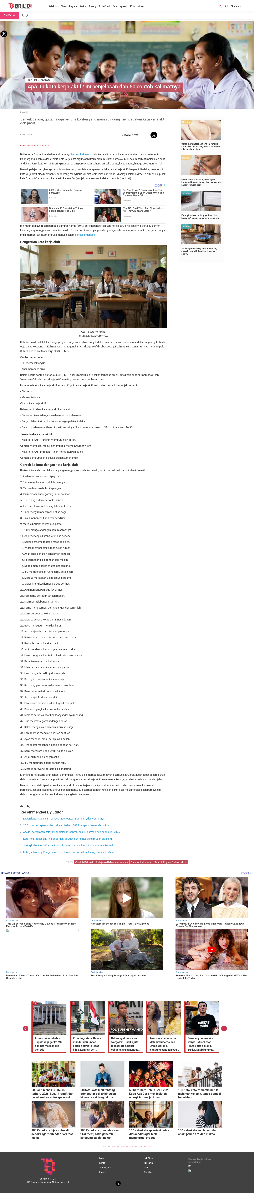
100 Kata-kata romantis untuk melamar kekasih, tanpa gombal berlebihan (199, 1093)
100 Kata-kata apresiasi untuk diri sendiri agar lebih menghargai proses (149, 1134)
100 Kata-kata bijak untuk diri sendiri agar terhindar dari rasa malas (52, 1134)
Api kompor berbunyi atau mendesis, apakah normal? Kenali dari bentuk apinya (199, 251)
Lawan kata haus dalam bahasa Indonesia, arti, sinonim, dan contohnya (64, 818)
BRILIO (32, 80)
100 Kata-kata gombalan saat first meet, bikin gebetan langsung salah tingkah (100, 1134)
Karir (146, 1167)
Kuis (132, 6)
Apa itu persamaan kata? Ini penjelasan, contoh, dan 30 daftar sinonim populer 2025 (71, 831)
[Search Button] (220, 7)
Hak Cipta (148, 1158)
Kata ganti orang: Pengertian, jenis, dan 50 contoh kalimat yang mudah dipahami (69, 852)
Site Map (148, 1172)
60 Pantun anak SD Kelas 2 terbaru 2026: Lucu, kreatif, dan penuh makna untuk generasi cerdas (52, 1094)
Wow (64, 6)
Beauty (92, 6)
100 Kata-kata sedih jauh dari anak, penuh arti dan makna (197, 1132)
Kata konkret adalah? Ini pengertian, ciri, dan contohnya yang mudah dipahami (67, 838)
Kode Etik (148, 1163)
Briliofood (104, 6)
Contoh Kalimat (84, 862)
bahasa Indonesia (81, 154)
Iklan (101, 1158)
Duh (115, 6)
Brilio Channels (232, 6)
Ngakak (124, 6)
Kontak (102, 1163)
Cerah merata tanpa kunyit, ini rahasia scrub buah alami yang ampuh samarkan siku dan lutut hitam (200, 146)
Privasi (102, 1172)
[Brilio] (20, 6)
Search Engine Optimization (170, 862)
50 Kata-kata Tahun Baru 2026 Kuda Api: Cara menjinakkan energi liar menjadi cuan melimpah (149, 1094)
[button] (23, 15)
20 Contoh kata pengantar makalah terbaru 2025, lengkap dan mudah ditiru (66, 825)
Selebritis (54, 6)
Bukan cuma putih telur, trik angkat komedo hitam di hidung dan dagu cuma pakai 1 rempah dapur (201, 182)
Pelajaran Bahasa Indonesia (112, 862)
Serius (83, 6)
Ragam (73, 6)
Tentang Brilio (105, 1167)
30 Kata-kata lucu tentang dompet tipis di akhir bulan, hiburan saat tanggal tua (98, 1093)
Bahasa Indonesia (141, 862)
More (141, 6)
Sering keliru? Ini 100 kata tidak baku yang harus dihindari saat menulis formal (68, 845)
